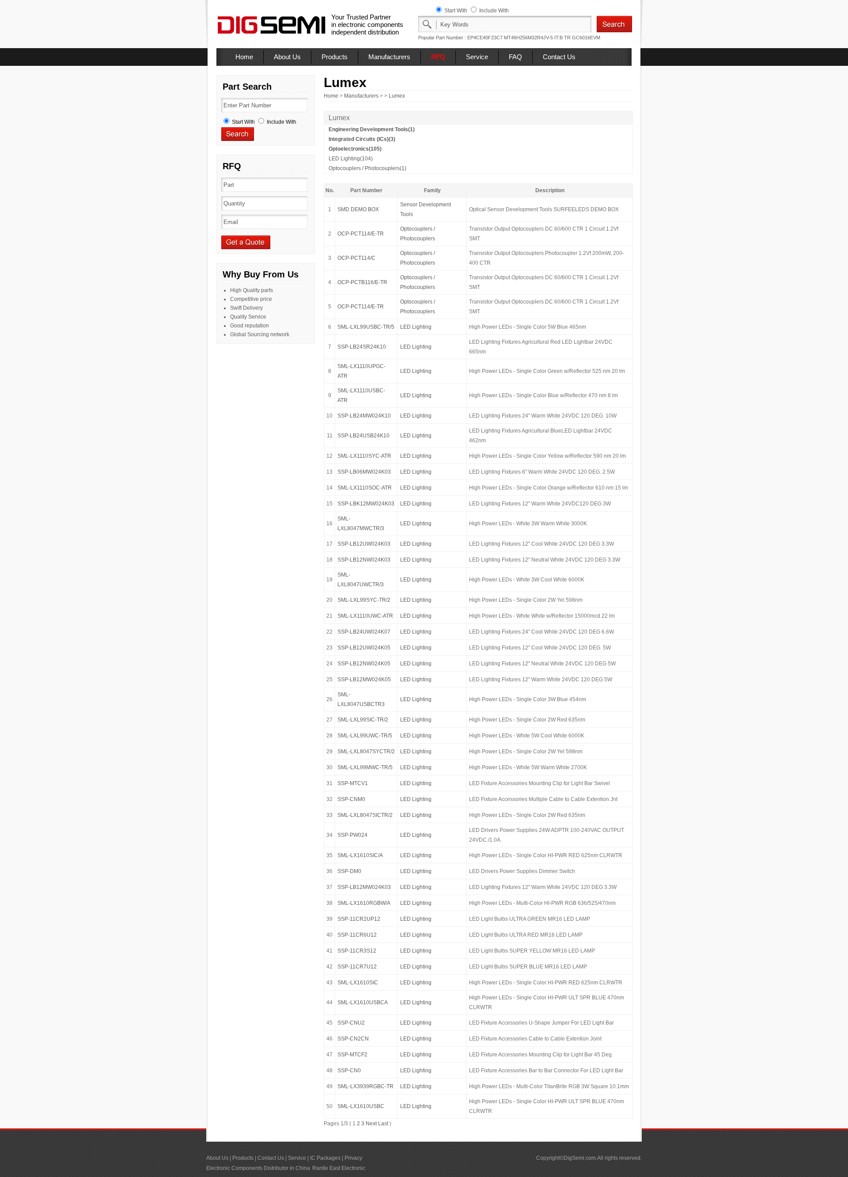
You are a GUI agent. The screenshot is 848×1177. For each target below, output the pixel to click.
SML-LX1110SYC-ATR (364, 456)
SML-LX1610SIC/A (360, 855)
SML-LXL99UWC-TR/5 (364, 736)
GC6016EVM (586, 37)
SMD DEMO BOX (358, 209)
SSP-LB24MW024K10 (364, 416)
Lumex (397, 96)
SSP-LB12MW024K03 (364, 887)
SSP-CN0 (349, 1070)
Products (335, 57)
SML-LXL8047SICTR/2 (365, 815)
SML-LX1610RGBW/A (363, 903)
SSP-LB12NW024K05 (363, 664)
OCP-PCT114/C (356, 258)
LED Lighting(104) (351, 159)
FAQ (515, 57)
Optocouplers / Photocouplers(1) (367, 168)
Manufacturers (389, 57)
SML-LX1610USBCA (362, 1002)
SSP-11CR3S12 (356, 951)
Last (383, 1123)
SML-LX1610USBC (360, 1106)
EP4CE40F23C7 (485, 37)
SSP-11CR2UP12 (358, 919)
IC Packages (325, 1158)
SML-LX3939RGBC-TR (365, 1086)
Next (371, 1123)
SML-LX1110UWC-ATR (365, 616)
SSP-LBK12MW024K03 (365, 504)
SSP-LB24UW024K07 (363, 632)
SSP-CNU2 (351, 1023)
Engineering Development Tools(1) (372, 129)
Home (244, 57)
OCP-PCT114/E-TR (360, 234)
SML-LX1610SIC (357, 983)
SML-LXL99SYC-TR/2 (363, 600)
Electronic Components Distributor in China (258, 1168)
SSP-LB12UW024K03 (363, 544)
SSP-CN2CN (353, 1039)
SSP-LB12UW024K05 (363, 648)
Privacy (353, 1158)
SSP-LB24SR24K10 (361, 347)
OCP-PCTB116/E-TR (362, 282)
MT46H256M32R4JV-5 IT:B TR (537, 37)
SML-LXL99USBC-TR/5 (365, 327)
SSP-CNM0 (351, 799)
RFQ (438, 57)
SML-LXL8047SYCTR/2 (366, 751)
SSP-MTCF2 (352, 1055)
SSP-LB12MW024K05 (364, 679)
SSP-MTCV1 (352, 783)
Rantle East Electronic (338, 1168)
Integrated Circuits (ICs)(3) (362, 139)
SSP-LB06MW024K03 (364, 472)
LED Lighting (416, 327)
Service (477, 57)
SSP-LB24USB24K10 (363, 436)
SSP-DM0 (349, 871)
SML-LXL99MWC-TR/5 (365, 767)
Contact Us (559, 57)
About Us (287, 57)
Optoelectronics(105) (355, 149)
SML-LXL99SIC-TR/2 (362, 720)
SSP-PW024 (352, 835)
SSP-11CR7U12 (357, 967)
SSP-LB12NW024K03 (363, 560)
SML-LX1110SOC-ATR (364, 488)
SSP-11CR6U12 (357, 935)
